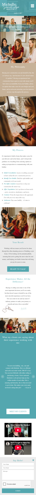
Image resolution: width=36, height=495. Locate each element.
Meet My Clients (18, 411)
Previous (2, 376)
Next (33, 376)
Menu (32, 5)
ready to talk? (18, 13)
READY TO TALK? (18, 269)
